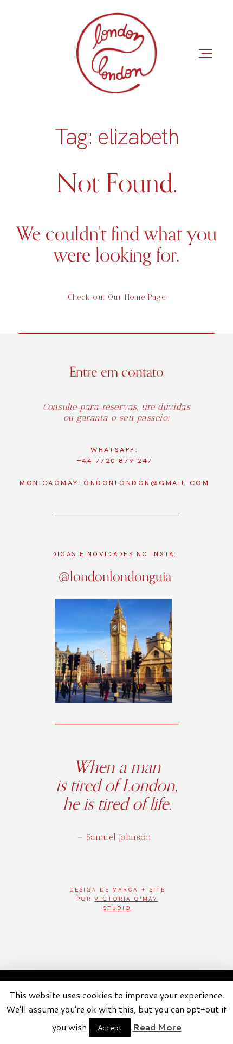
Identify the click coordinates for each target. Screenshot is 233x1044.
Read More (157, 1027)
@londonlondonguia (115, 576)
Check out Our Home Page (117, 297)
